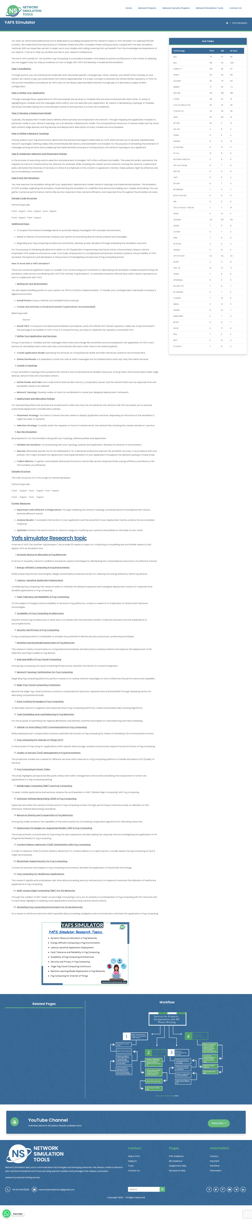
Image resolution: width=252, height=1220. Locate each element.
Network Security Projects (176, 8)
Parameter (215, 1170)
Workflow (215, 1165)
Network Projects (147, 8)
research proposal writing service (22, 1177)
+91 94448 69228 (20, 1189)
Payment (214, 1161)
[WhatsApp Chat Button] (6, 1213)
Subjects (132, 1161)
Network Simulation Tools (209, 8)
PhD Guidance (176, 1156)
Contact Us (235, 8)
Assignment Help (177, 1165)
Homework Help (177, 1170)
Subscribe (218, 1123)
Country (214, 1156)
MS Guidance (175, 1161)
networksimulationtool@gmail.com (57, 1189)
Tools (130, 1165)
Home (129, 8)
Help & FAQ (134, 1156)
